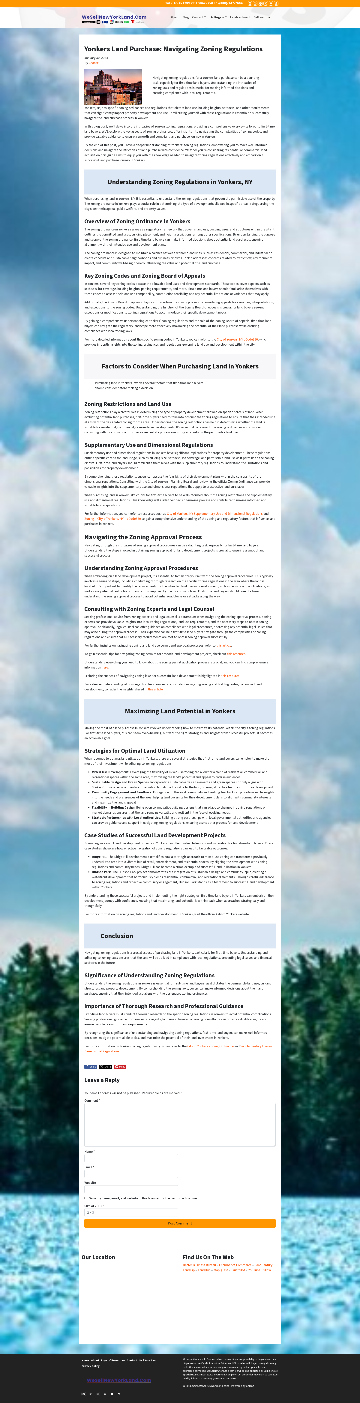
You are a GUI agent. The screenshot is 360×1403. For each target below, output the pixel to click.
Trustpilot (238, 1270)
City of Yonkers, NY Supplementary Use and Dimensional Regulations (215, 513)
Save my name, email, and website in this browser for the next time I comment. (144, 1198)
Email (89, 1167)
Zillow (266, 1270)
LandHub (204, 1270)
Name (89, 1151)
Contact (197, 17)
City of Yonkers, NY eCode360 (237, 339)
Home (85, 1360)
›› (216, 17)
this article (223, 645)
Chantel (94, 63)
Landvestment (240, 17)
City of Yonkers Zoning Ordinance (210, 1046)
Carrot (250, 1386)
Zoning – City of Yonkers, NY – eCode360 (112, 518)
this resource (236, 654)
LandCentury (263, 1265)
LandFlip (189, 1270)
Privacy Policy (91, 1366)
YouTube (254, 1270)
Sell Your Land (263, 17)
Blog (185, 17)
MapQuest (221, 1270)
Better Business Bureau (199, 1265)
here (105, 667)
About (175, 17)
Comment (92, 1100)
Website (90, 1182)
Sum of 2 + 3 (94, 1206)
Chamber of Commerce (235, 1265)
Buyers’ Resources (113, 1360)
